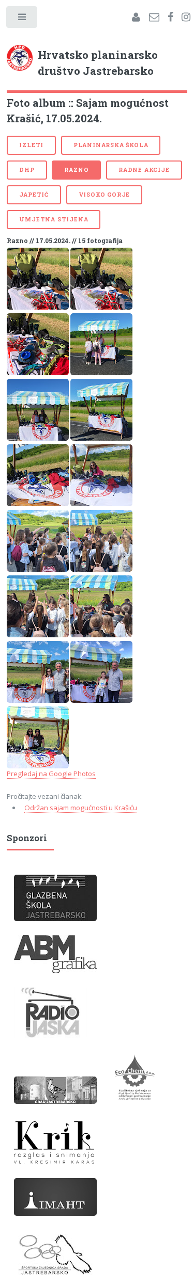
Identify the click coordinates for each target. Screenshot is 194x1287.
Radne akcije (144, 169)
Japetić (34, 194)
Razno (76, 169)
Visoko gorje (104, 194)
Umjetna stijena (53, 219)
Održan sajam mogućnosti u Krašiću (80, 807)
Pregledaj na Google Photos (51, 773)
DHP (26, 169)
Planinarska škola (110, 145)
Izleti (31, 145)
